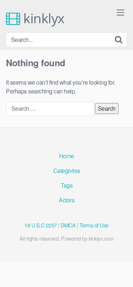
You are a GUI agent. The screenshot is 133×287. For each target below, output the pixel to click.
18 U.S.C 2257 (40, 225)
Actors (66, 200)
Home (66, 156)
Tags (66, 185)
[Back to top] (120, 271)
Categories (66, 170)
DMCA (68, 225)
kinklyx (42, 18)
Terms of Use (94, 225)
